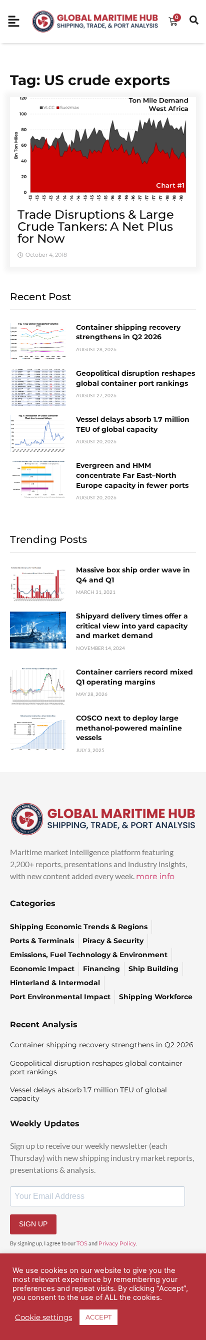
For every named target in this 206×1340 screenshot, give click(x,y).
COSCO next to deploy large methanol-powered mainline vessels (129, 728)
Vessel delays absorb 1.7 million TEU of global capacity (133, 424)
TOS (82, 1243)
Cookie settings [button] (43, 1317)
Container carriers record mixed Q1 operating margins (134, 677)
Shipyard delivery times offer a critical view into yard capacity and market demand (132, 625)
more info (155, 876)
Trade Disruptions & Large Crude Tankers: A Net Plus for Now (96, 226)
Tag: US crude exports (90, 80)
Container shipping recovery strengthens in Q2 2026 (128, 332)
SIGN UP (33, 1224)
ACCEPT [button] (99, 1317)
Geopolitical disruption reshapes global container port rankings (135, 378)
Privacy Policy (117, 1243)
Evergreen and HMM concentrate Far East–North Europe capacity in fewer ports (132, 475)
